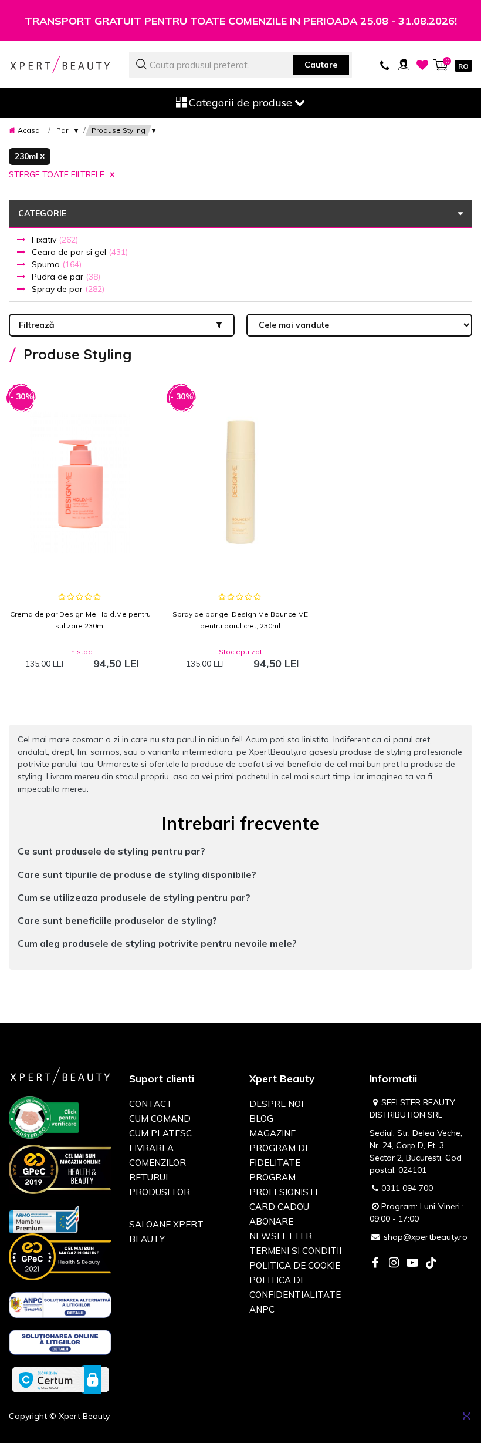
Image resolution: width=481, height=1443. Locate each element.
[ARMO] (44, 1218)
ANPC (262, 1309)
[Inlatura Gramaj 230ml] (29, 156)
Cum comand (160, 1118)
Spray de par (68, 289)
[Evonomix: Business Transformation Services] (466, 1416)
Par (62, 130)
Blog (261, 1118)
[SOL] (60, 1344)
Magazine (272, 1133)
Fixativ (55, 239)
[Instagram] (393, 1263)
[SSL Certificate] (60, 1379)
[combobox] (240, 65)
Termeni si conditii (295, 1250)
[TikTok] (431, 1263)
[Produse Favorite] (422, 64)
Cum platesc (160, 1133)
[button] (240, 851)
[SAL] (60, 1306)
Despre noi (276, 1103)
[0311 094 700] (385, 64)
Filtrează (37, 324)
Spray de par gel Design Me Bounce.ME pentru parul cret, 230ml (240, 620)
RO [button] (463, 66)
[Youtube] (412, 1263)
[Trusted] (44, 1119)
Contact (150, 1103)
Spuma (57, 264)
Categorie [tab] (42, 213)
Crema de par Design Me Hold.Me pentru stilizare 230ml (80, 620)
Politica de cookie (294, 1265)
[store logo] (60, 64)
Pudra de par (66, 276)
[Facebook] (375, 1263)
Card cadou (279, 1206)
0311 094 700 (407, 1188)
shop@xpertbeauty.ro (426, 1237)
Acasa (29, 130)
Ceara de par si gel (80, 252)
